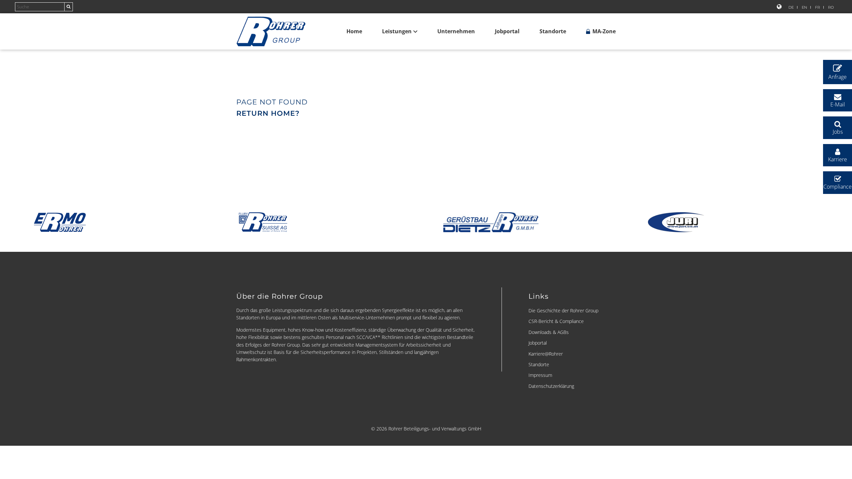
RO (831, 7)
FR (817, 7)
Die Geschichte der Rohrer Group (563, 310)
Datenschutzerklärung (551, 386)
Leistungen (397, 31)
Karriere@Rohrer (546, 354)
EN (804, 7)
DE (791, 7)
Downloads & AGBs (549, 332)
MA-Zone (603, 31)
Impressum (540, 375)
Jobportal (507, 31)
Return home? (268, 113)
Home (354, 31)
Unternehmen (456, 31)
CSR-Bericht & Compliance (556, 321)
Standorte (552, 31)
